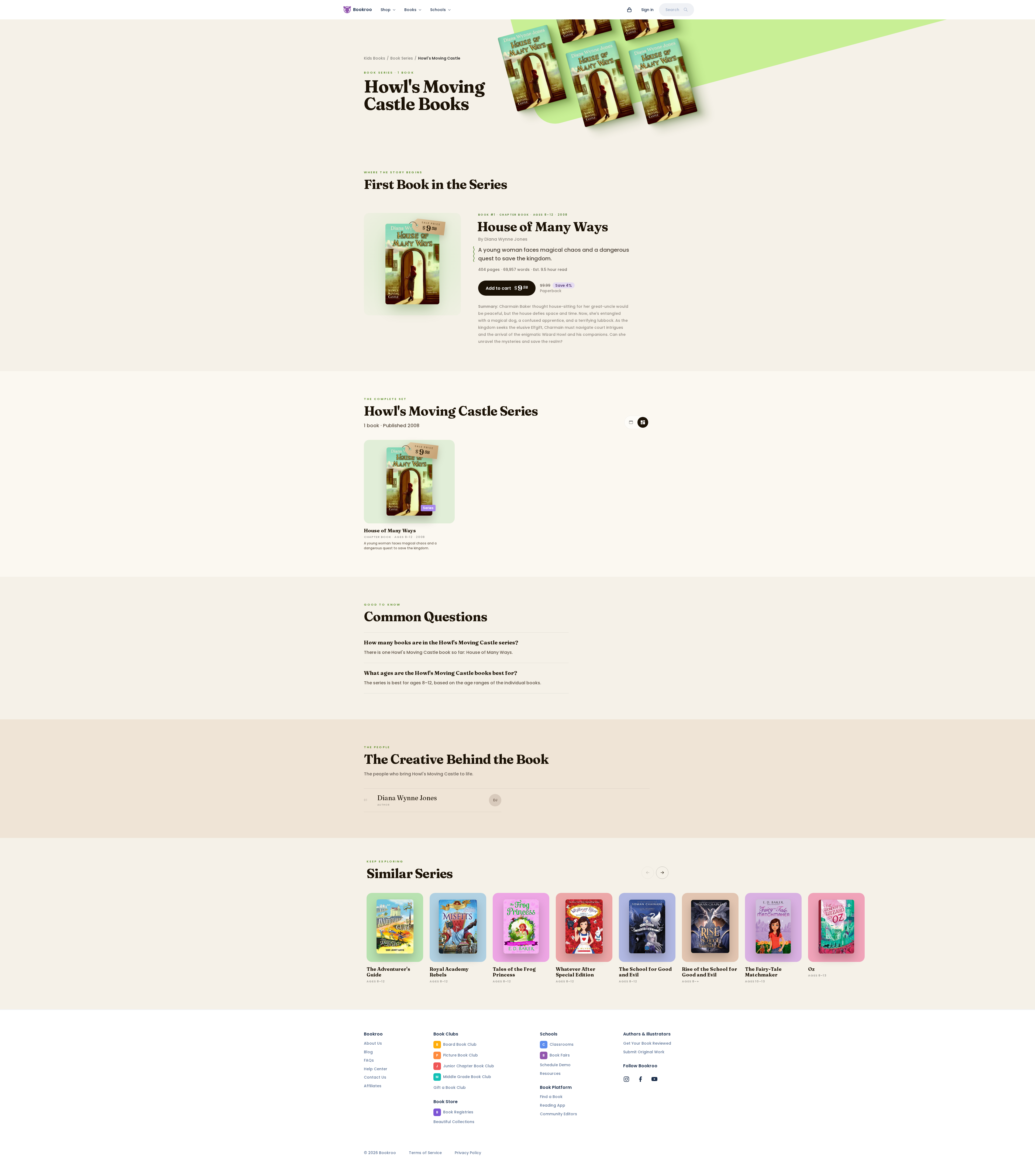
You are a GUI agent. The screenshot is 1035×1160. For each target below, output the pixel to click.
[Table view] (631, 422)
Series (428, 508)
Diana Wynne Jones (505, 239)
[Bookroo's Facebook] (640, 1079)
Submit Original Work (643, 1052)
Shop (386, 9)
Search (672, 9)
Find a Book (551, 1096)
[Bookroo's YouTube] (654, 1079)
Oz (811, 969)
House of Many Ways (542, 226)
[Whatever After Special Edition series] (584, 927)
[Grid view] (642, 422)
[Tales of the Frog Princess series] (521, 927)
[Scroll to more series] (662, 872)
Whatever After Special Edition (575, 972)
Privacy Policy (468, 1152)
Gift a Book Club (449, 1087)
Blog (368, 1052)
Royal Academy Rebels (449, 972)
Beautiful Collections (453, 1121)
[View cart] (629, 9)
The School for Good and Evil (645, 972)
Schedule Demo (555, 1065)
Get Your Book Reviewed (647, 1043)
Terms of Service (425, 1152)
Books (410, 9)
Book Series (401, 58)
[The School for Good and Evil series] (647, 927)
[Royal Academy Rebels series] (458, 927)
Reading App (552, 1105)
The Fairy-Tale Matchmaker (763, 972)
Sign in (647, 9)
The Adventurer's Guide (388, 972)
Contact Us (375, 1077)
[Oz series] (836, 927)
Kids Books (374, 58)
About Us (373, 1043)
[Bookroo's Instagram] (626, 1079)
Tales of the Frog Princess (514, 972)
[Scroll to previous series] (647, 872)
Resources (550, 1073)
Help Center (375, 1069)
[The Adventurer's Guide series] (395, 927)
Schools (438, 9)
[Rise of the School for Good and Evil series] (710, 927)
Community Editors (558, 1114)
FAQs (369, 1060)
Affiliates (372, 1086)
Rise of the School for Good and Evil (709, 972)
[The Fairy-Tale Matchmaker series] (773, 927)
